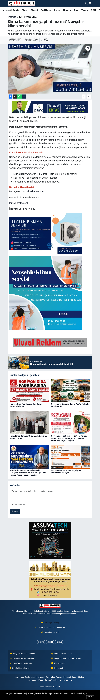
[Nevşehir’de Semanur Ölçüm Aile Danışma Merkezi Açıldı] (29, 422)
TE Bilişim (56, 687)
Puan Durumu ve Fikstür (22, 663)
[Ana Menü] (90, 3)
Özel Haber (46, 10)
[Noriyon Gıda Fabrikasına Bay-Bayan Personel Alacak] (29, 390)
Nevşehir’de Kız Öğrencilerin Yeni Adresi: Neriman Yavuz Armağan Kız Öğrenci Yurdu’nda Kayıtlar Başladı (69, 438)
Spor (76, 10)
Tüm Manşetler (60, 663)
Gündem (81, 677)
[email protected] (18, 202)
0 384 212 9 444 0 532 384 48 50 (52, 627)
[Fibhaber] (21, 3)
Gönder (14, 511)
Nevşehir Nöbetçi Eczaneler (24, 654)
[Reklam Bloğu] (50, 540)
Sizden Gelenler (66, 680)
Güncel (25, 10)
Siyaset (34, 10)
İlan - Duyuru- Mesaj (28, 17)
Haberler (12, 17)
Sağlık (93, 10)
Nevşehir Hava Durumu (63, 654)
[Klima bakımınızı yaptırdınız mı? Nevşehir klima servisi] (50, 69)
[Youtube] (52, 642)
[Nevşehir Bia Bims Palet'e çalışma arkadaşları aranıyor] (70, 456)
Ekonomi (67, 10)
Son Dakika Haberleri (21, 668)
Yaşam (84, 10)
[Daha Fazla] (24, 96)
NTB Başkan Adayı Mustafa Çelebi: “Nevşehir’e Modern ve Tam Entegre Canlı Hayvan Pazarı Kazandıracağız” (28, 472)
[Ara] (86, 3)
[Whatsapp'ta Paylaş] (19, 96)
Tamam (90, 697)
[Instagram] (48, 642)
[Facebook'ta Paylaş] (10, 96)
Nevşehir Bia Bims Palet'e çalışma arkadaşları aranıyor (66, 471)
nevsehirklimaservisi (33, 191)
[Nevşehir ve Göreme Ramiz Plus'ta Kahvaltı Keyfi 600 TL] (70, 390)
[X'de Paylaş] (15, 96)
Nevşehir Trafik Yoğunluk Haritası (67, 658)
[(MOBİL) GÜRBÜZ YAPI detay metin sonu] (50, 342)
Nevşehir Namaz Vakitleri (23, 658)
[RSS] (61, 642)
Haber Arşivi (59, 668)
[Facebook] (39, 642)
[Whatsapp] (57, 642)
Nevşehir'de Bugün (10, 10)
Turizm (57, 10)
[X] (43, 642)
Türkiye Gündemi (52, 680)
